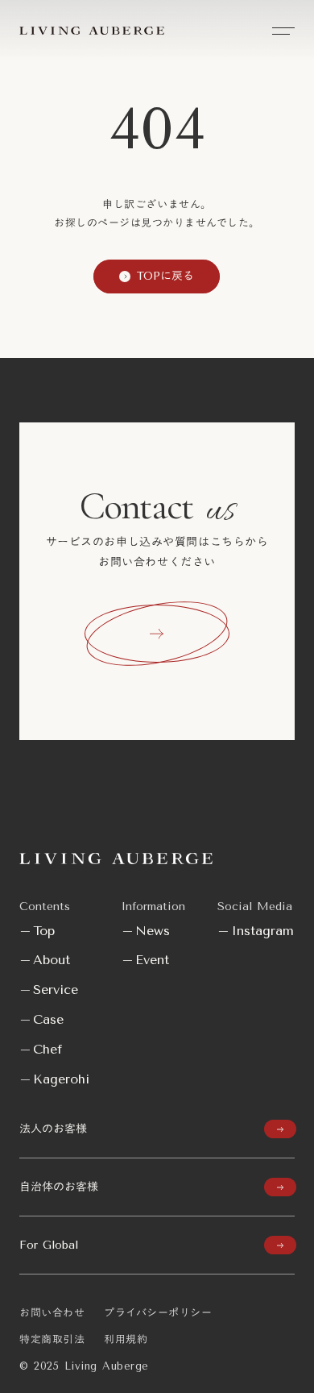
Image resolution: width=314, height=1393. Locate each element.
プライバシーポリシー (158, 1313)
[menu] (283, 30)
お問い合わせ (52, 1313)
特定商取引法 (52, 1339)
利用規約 (125, 1339)
